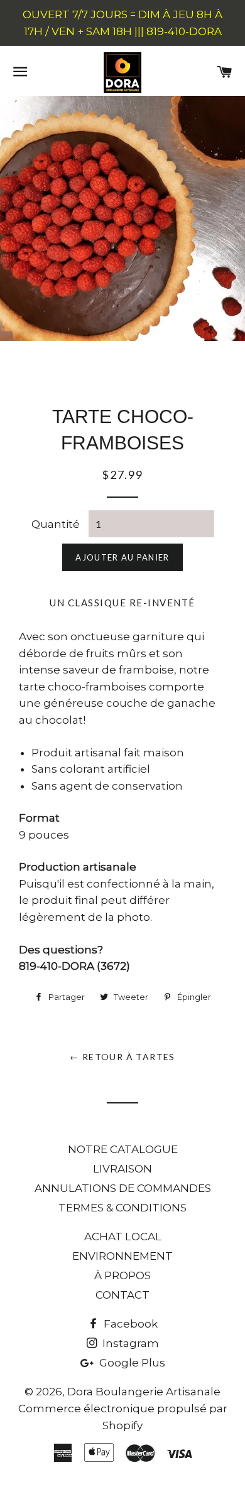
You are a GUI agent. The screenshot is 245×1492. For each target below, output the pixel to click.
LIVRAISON (122, 1168)
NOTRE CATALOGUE (123, 1149)
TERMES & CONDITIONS (122, 1207)
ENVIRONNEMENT (122, 1256)
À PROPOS (122, 1275)
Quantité (55, 524)
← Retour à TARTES (122, 1056)
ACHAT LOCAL (122, 1236)
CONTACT (122, 1295)
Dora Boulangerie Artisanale (143, 1391)
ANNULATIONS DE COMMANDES (123, 1188)
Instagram (129, 1343)
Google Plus (131, 1362)
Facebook (129, 1324)
